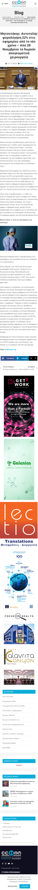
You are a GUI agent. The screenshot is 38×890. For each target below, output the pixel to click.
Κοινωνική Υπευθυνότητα (11, 720)
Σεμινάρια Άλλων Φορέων (11, 738)
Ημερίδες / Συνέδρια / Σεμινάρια (13, 734)
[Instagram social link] (5, 863)
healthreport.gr (10, 349)
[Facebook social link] (3, 863)
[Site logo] (19, 3)
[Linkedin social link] (12, 863)
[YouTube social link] (8, 863)
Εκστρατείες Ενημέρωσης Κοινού (13, 724)
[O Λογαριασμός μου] (35, 4)
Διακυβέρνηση (7, 830)
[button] (8, 358)
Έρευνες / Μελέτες (9, 715)
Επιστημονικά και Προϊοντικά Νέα (14, 706)
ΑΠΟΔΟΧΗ (24, 886)
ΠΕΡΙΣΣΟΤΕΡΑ (12, 886)
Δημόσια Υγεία (7, 729)
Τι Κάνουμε (6, 823)
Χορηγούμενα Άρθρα (9, 743)
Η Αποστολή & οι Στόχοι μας (12, 827)
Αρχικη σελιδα (6, 17)
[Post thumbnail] (6, 784)
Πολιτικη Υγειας (19, 17)
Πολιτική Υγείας (26, 63)
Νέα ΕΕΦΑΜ (6, 748)
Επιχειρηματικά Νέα (9, 701)
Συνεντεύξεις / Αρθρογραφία (12, 710)
